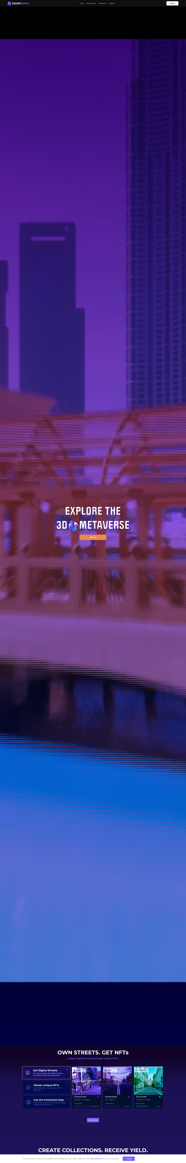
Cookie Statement (96, 1159)
